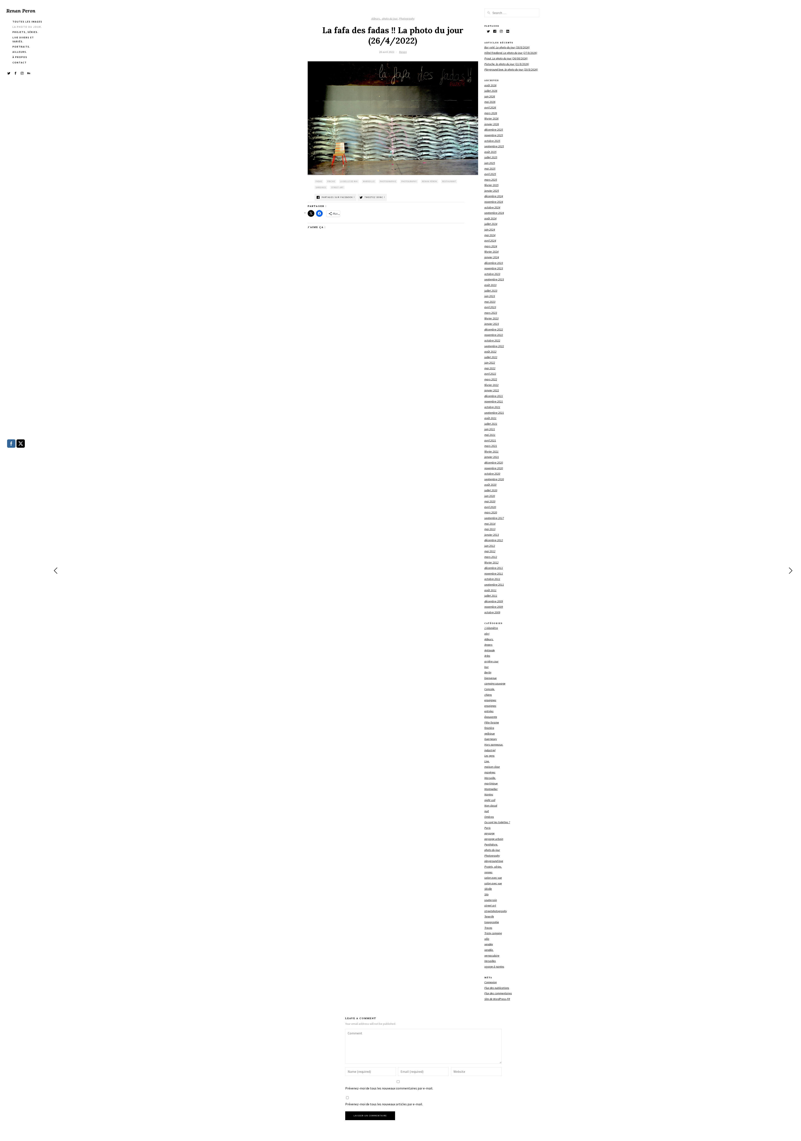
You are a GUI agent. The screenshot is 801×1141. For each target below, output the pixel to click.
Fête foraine (491, 722)
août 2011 (490, 590)
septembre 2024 (494, 213)
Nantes (488, 794)
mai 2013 (489, 529)
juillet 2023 (490, 290)
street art (337, 187)
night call (489, 800)
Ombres (489, 817)
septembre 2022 (494, 346)
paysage (489, 833)
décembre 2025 (493, 129)
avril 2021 (490, 440)
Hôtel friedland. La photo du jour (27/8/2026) (510, 53)
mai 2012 (489, 551)
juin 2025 (489, 163)
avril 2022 (490, 374)
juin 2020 (489, 496)
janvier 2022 (491, 390)
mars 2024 (490, 246)
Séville (488, 889)
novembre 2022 (493, 335)
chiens (488, 695)
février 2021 (491, 451)
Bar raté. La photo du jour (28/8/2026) (507, 47)
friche (331, 181)
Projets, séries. (493, 867)
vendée (488, 944)
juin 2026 (489, 96)
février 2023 (491, 318)
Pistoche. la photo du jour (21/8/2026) (506, 64)
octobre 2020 (492, 473)
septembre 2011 (494, 584)
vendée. (489, 950)
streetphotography (495, 911)
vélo (486, 939)
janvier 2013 (491, 535)
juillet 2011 (490, 596)
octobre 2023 (492, 274)
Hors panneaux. (493, 744)
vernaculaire (491, 955)
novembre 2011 (493, 573)
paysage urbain (493, 839)
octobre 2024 (492, 207)
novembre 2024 (493, 202)
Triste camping (493, 933)
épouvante (490, 717)
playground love (493, 861)
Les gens (489, 756)
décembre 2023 (493, 263)
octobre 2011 (492, 579)
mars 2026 (490, 113)
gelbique (489, 733)
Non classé (490, 805)
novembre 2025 (493, 135)
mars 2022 (490, 379)
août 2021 (490, 418)
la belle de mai (349, 181)
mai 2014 (489, 524)
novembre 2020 (493, 468)
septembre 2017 (494, 518)
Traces (488, 928)
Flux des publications (496, 988)
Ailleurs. (375, 18)
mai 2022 (489, 368)
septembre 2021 (494, 413)
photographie (388, 181)
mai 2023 (489, 302)
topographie (491, 922)
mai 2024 (489, 235)
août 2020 (490, 485)
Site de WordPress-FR (497, 999)
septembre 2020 (494, 479)
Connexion (490, 982)
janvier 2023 (491, 324)
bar (486, 667)
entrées (489, 711)
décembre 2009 (493, 601)
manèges (489, 772)
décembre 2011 (493, 568)
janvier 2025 (491, 191)
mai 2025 (489, 168)
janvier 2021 (491, 457)
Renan (403, 52)
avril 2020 (490, 507)
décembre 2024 (493, 196)
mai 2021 (489, 435)
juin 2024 (489, 229)
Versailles (490, 961)
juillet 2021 (490, 424)
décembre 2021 (493, 396)
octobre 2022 (492, 340)
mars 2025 (490, 180)
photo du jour (390, 18)
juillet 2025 (490, 157)
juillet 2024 (490, 224)
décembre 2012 (493, 540)
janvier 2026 (491, 124)
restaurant (449, 181)
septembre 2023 (494, 279)
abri (486, 633)
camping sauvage (494, 683)
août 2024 (490, 218)
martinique (491, 783)
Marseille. (490, 778)
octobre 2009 (492, 612)
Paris (487, 828)
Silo (486, 894)
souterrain (490, 900)
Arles (487, 656)
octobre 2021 (492, 407)
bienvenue (490, 678)
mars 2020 (490, 512)
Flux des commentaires (498, 993)
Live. (487, 761)
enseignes (490, 700)
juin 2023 (489, 296)
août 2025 (490, 152)
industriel (489, 750)
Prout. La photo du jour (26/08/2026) (506, 58)
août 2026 (490, 85)
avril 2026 (490, 107)
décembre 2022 (493, 329)
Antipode (489, 650)
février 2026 (491, 118)
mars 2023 (490, 313)
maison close (492, 767)
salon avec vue (493, 878)
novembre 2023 (493, 268)
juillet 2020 (490, 490)
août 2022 (490, 351)
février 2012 (491, 562)
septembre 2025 (494, 146)
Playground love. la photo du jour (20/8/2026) (511, 69)
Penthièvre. (491, 844)
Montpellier (491, 789)
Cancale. (489, 689)
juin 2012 (489, 546)
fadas (319, 181)
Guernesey (490, 739)
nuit (486, 811)
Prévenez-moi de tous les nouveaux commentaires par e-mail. (389, 1088)
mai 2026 (489, 102)
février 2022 (491, 385)
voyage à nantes (494, 966)
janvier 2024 (491, 257)
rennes (488, 872)
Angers (488, 645)
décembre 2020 (493, 462)
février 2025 (491, 185)
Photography (406, 18)
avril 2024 (490, 240)
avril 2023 (490, 307)
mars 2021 (490, 446)
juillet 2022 (490, 357)
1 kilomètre (491, 628)
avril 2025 (490, 174)
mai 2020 (489, 501)
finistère (489, 728)
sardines (321, 187)
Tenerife (489, 916)
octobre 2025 (492, 141)
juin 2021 (489, 429)
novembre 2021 (493, 401)
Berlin (487, 672)
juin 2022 (489, 362)
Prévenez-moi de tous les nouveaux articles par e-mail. (384, 1104)
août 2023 (490, 285)
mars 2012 (490, 557)
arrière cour (491, 661)
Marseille (369, 181)
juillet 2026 (490, 91)
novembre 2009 (493, 607)
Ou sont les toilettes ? (497, 822)
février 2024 (491, 251)
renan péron (429, 181)
